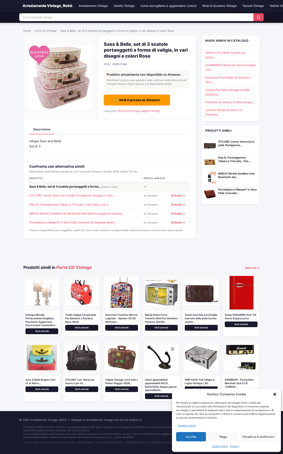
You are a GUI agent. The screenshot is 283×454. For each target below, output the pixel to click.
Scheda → (178, 195)
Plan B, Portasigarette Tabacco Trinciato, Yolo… (234, 159)
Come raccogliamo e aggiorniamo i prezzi (168, 5)
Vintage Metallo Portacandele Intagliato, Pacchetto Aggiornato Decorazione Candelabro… (41, 320)
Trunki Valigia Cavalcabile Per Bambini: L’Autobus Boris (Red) (80, 318)
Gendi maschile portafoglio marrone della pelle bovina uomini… (201, 318)
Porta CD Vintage (46, 30)
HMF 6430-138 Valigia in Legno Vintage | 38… (200, 381)
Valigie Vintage (150, 111)
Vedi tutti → (252, 267)
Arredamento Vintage (93, 5)
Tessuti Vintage (253, 5)
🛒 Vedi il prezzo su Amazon (137, 100)
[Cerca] (258, 17)
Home (27, 30)
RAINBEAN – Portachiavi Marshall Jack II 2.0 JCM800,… (239, 383)
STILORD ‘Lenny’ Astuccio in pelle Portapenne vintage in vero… (72, 195)
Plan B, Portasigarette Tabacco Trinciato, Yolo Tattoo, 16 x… (69, 204)
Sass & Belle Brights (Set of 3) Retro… (40, 381)
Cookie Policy (220, 446)
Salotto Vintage (124, 5)
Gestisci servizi (187, 425)
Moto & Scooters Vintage (219, 5)
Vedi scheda (42, 331)
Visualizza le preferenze (258, 436)
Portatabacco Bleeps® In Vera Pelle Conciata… (237, 191)
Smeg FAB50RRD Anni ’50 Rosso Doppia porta (240, 316)
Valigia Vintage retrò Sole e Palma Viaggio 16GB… (121, 381)
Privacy (234, 446)
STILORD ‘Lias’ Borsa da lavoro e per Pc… (79, 381)
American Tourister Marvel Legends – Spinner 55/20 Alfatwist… (121, 318)
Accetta (191, 436)
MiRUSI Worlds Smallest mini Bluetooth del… (236, 175)
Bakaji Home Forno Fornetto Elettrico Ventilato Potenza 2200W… (161, 318)
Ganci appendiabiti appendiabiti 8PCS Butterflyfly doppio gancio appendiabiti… (161, 385)
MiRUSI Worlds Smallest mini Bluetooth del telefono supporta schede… (76, 213)
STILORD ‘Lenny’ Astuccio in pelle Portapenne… (236, 143)
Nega (223, 436)
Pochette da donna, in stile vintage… (230, 102)
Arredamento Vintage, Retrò (48, 6)
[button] (275, 394)
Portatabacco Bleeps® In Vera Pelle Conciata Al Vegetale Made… (73, 222)
